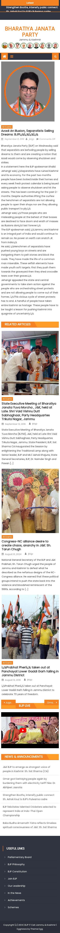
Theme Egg (36, 929)
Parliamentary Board (20, 857)
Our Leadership (16, 886)
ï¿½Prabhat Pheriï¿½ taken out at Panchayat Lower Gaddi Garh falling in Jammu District (30, 671)
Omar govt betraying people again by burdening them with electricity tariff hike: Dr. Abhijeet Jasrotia (29, 771)
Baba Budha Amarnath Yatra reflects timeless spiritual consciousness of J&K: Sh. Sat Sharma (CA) (30, 815)
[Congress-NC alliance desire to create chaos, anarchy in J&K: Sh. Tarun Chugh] (30, 501)
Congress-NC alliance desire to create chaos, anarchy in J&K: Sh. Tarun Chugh (26, 545)
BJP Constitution (17, 871)
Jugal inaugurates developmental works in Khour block (11, 702)
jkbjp (31, 139)
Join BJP (12, 878)
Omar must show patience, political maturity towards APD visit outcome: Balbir (53, 702)
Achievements (16, 900)
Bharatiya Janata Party (30, 31)
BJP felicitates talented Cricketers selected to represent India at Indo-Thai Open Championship (29, 799)
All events (7, 126)
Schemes (13, 907)
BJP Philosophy (16, 864)
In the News (14, 893)
